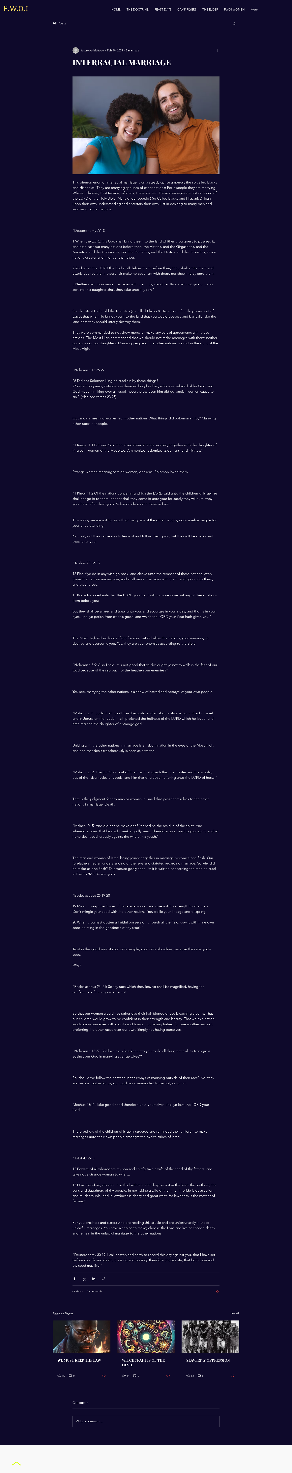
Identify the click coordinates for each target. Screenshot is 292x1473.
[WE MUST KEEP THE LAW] (81, 1336)
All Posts (59, 23)
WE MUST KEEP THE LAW (79, 1360)
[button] (234, 23)
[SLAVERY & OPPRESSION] (210, 1336)
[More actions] (217, 50)
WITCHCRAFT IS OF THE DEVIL (143, 1362)
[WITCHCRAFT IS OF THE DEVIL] (146, 1336)
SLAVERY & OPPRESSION (208, 1360)
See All (235, 1313)
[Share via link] (103, 1279)
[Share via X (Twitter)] (84, 1279)
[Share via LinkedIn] (94, 1279)
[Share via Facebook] (74, 1279)
